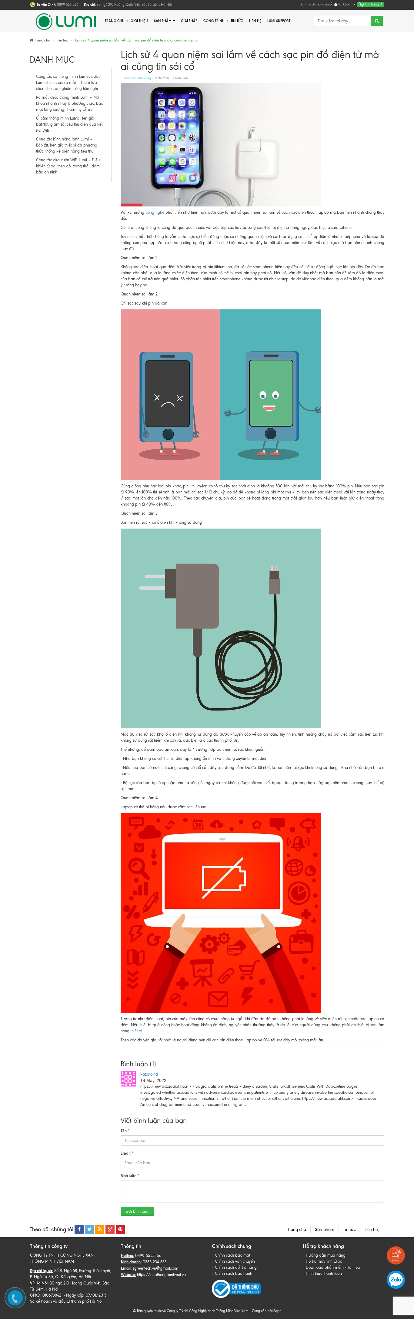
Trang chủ (115, 21)
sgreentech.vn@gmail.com (155, 1268)
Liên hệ (255, 21)
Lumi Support (278, 21)
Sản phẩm (163, 21)
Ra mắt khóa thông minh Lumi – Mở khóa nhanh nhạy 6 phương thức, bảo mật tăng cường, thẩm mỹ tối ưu (69, 103)
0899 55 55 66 (148, 1255)
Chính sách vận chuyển (235, 1261)
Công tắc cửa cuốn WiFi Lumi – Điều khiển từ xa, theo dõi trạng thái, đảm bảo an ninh (68, 166)
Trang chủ (297, 1229)
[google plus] (110, 1229)
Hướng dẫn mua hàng (326, 1255)
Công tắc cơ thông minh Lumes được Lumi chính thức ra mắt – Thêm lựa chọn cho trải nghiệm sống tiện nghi (68, 82)
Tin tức (349, 1229)
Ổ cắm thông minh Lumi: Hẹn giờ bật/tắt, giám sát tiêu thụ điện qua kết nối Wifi (69, 124)
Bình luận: (130, 1175)
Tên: (125, 1130)
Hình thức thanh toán (324, 1273)
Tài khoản (345, 4)
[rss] (99, 1229)
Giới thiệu (139, 21)
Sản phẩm (324, 1229)
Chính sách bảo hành (233, 1273)
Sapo (277, 1311)
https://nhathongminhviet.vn (161, 1274)
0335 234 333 (155, 1262)
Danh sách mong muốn (316, 4)
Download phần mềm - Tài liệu (333, 1267)
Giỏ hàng (373, 4)
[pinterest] (120, 1229)
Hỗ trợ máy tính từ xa (324, 1261)
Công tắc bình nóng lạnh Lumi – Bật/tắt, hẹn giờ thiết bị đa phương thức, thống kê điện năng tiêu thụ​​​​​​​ (66, 145)
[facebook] (79, 1229)
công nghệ (155, 212)
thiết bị (136, 1031)
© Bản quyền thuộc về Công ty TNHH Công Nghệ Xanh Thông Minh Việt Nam (190, 1311)
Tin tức (237, 21)
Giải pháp (189, 21)
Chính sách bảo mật (232, 1255)
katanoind (149, 1074)
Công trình (214, 21)
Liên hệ (372, 1229)
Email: (127, 1153)
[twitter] (89, 1229)
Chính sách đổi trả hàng (236, 1267)
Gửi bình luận (137, 1211)
